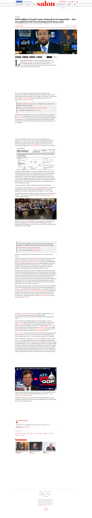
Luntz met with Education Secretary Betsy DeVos (35, 290)
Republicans (51, 433)
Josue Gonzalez (29, 222)
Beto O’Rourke (21, 117)
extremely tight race (35, 145)
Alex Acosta (25, 297)
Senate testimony (38, 329)
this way (17, 340)
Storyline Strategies (39, 330)
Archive (49, 494)
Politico (38, 264)
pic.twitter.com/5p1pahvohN (40, 108)
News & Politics (19, 4)
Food (34, 4)
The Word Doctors (36, 261)
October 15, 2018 (36, 110)
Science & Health (60, 4)
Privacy (47, 493)
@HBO (24, 108)
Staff (50, 491)
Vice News (22, 435)
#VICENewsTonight (27, 103)
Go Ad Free (46, 496)
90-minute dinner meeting (46, 295)
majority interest (44, 327)
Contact (42, 493)
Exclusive (24, 433)
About (45, 491)
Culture (28, 4)
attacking (41, 392)
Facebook (35, 187)
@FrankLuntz (35, 103)
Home (40, 491)
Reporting (45, 433)
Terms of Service (42, 494)
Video (75, 4)
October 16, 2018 (37, 250)
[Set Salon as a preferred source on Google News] (49, 57)
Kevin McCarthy (29, 62)
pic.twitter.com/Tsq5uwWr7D (33, 247)
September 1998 (19, 322)
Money (69, 4)
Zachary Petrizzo (23, 420)
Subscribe (19, 1)
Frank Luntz (29, 433)
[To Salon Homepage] (46, 4)
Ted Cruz (19, 116)
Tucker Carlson (36, 338)
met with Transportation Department (28, 313)
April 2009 (21, 324)
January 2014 (52, 325)
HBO (19, 98)
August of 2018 (19, 333)
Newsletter (62, 1)
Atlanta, (45, 189)
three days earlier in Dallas (27, 99)
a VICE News (26, 98)
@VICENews (22, 247)
